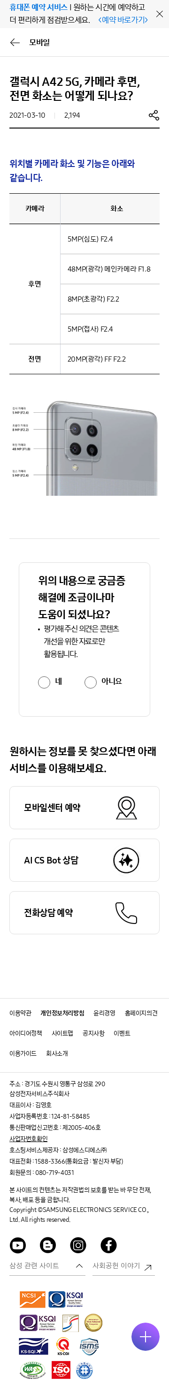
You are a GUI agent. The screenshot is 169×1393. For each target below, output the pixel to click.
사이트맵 (62, 1033)
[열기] (145, 1337)
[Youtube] (17, 1247)
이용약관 (20, 1013)
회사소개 (57, 1054)
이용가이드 (23, 1054)
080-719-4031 (54, 1173)
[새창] (33, 1299)
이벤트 (122, 1033)
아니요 (111, 681)
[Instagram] (78, 1247)
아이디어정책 (25, 1033)
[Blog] (48, 1247)
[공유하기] (154, 115)
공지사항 (93, 1033)
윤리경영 (104, 1013)
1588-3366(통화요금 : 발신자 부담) (79, 1162)
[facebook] (108, 1247)
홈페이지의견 (141, 1013)
